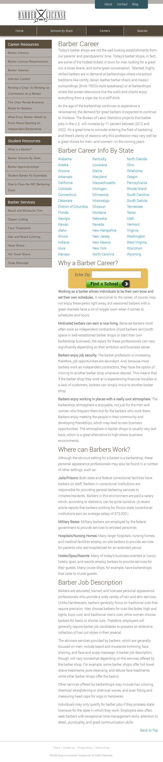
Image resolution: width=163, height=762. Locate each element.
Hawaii (63, 224)
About (108, 4)
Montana (99, 212)
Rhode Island (137, 188)
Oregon (132, 176)
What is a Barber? (20, 149)
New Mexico (102, 242)
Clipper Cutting (18, 219)
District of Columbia (73, 206)
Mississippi (101, 200)
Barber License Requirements (28, 61)
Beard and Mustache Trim (25, 210)
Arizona (64, 170)
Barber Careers (18, 52)
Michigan (100, 188)
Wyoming (134, 254)
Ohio (130, 164)
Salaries (142, 31)
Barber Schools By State (24, 158)
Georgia (64, 218)
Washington (136, 236)
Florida (63, 212)
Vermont (133, 224)
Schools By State (62, 31)
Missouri (99, 206)
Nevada (98, 224)
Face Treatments (19, 228)
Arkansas (65, 176)
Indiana (63, 242)
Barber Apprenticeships (23, 166)
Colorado (65, 188)
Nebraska (100, 218)
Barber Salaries (18, 70)
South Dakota (137, 200)
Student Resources (24, 141)
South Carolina (138, 194)
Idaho (62, 230)
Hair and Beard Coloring (24, 236)
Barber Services (21, 202)
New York (100, 248)
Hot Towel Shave (19, 254)
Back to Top (149, 730)
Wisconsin (134, 248)
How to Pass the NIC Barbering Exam (29, 187)
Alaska (63, 164)
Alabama (65, 159)
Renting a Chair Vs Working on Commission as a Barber (28, 90)
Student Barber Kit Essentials (27, 175)
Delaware (65, 200)
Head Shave (16, 245)
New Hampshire (104, 230)
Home (19, 31)
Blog (135, 4)
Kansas (63, 254)
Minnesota (100, 194)
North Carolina (103, 254)
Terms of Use (102, 747)
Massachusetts (104, 182)
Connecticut (67, 194)
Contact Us (69, 747)
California (65, 182)
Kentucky (99, 159)
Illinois (63, 236)
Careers (105, 31)
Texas (131, 212)
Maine (97, 170)
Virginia (132, 230)
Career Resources (23, 44)
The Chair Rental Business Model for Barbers (26, 105)
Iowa (61, 248)
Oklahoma (134, 170)
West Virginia (137, 242)
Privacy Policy (85, 747)
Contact (122, 4)
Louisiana (100, 164)
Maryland (100, 176)
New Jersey (101, 236)
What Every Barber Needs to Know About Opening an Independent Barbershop (27, 123)
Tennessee (135, 206)
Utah (130, 218)
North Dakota (137, 159)
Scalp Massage (18, 263)
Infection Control (19, 79)
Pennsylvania (137, 182)
